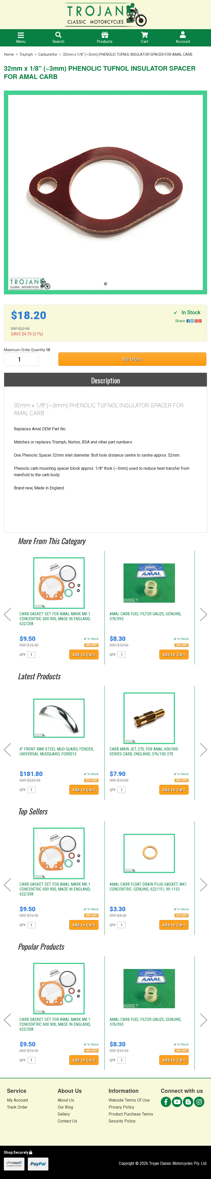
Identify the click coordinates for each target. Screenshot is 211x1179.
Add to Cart (132, 359)
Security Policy (122, 1121)
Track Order (17, 1107)
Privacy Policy (121, 1107)
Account (183, 41)
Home (9, 54)
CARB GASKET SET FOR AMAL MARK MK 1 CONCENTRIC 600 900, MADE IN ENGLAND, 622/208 (55, 618)
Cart (144, 41)
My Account (17, 1100)
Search (58, 41)
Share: (181, 321)
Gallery (64, 1114)
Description (105, 380)
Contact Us (67, 1121)
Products (104, 41)
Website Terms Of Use (129, 1100)
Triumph (26, 54)
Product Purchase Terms (131, 1114)
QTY (22, 655)
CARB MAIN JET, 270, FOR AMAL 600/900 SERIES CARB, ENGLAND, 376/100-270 (144, 751)
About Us (66, 1100)
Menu (20, 41)
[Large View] (105, 192)
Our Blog (65, 1107)
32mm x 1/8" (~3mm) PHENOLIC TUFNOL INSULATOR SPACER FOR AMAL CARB (127, 54)
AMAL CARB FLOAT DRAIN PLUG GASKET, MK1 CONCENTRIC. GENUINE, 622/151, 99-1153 (148, 887)
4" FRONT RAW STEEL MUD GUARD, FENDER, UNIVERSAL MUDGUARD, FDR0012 (57, 751)
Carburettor (47, 54)
